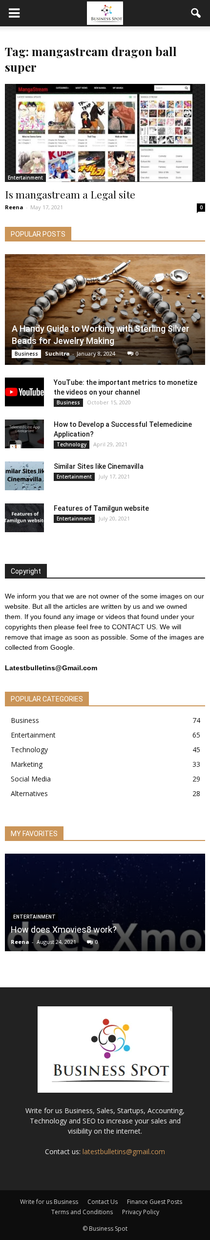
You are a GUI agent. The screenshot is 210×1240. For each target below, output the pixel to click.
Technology (71, 444)
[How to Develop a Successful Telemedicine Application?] (24, 434)
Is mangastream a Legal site (70, 194)
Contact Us (102, 1202)
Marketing (26, 764)
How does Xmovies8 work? (64, 929)
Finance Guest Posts (154, 1202)
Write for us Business (49, 1202)
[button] (196, 13)
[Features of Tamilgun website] (24, 518)
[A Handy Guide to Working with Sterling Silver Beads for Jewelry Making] (105, 309)
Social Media (31, 778)
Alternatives (29, 793)
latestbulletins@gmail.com (124, 1151)
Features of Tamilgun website (101, 508)
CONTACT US (134, 627)
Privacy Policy (140, 1212)
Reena (14, 207)
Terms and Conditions (82, 1212)
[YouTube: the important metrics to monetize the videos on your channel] (24, 392)
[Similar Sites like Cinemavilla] (24, 476)
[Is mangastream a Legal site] (105, 133)
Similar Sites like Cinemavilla (99, 466)
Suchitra (57, 353)
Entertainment (25, 177)
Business (26, 353)
